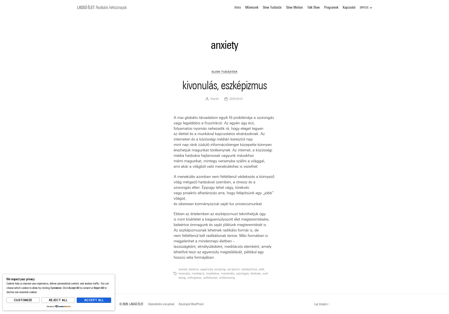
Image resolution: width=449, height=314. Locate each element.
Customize (23, 300)
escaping (220, 269)
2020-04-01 (236, 98)
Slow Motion (294, 7)
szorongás (242, 273)
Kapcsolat (349, 7)
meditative (212, 273)
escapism (233, 269)
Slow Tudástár (272, 7)
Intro (237, 7)
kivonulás (184, 273)
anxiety (183, 269)
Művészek (251, 7)
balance (194, 269)
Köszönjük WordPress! (191, 304)
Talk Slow (313, 7)
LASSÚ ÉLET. (86, 7)
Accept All (94, 300)
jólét (261, 269)
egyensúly (206, 269)
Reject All (58, 300)
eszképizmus (249, 269)
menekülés (227, 273)
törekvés (255, 273)
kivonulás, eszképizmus (224, 85)
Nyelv (364, 7)
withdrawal (210, 277)
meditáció (198, 273)
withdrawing (227, 277)
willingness (194, 277)
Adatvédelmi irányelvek (161, 304)
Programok (331, 7)
